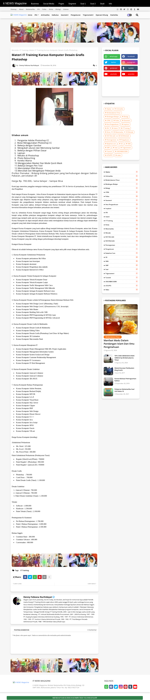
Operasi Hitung (102, 15)
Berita (129, 86)
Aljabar (109, 109)
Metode (130, 132)
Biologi (58, 9)
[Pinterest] (40, 577)
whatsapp (113, 56)
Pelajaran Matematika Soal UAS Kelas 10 (124, 390)
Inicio (30, 15)
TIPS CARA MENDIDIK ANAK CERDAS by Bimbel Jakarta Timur (124, 358)
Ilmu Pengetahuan (113, 124)
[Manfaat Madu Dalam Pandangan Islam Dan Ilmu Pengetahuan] (121, 319)
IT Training (24, 50)
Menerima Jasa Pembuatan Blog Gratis (124, 369)
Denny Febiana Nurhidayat (37, 597)
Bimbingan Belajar (113, 117)
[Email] (44, 577)
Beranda (15, 50)
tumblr (131, 68)
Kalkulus (55, 15)
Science (65, 9)
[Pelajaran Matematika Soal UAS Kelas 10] (108, 392)
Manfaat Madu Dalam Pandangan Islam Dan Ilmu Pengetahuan (119, 344)
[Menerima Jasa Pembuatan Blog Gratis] (108, 371)
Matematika (30, 9)
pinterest (113, 68)
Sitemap (14, 9)
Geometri (64, 15)
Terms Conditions (112, 86)
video (119, 155)
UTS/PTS (109, 155)
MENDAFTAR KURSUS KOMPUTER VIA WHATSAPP (74, 698)
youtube (113, 74)
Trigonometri (88, 15)
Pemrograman (111, 140)
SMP (108, 148)
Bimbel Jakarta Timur (113, 113)
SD (122, 144)
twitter (113, 62)
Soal (116, 148)
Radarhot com (111, 144)
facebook (131, 56)
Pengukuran (76, 15)
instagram (131, 62)
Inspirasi (126, 124)
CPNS (108, 120)
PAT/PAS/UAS (124, 136)
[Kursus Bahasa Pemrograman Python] (108, 382)
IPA (38, 9)
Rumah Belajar (129, 80)
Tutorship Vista (112, 91)
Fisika (44, 9)
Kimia (51, 9)
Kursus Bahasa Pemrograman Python (125, 380)
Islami (116, 128)
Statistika (114, 15)
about (21, 9)
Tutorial (109, 151)
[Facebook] (25, 577)
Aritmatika (45, 15)
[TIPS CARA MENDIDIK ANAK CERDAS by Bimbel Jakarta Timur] (108, 359)
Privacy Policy (112, 80)
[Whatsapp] (35, 577)
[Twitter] (30, 577)
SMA (129, 144)
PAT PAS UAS (111, 136)
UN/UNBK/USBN (122, 151)
